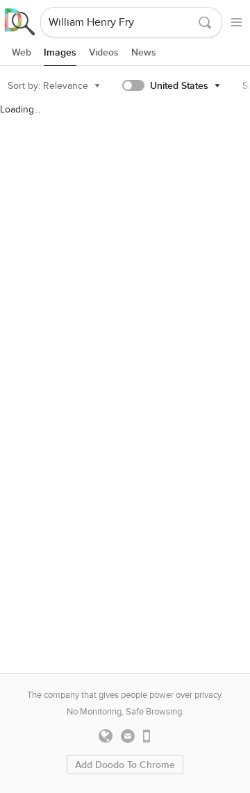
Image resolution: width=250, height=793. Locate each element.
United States (179, 86)
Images (60, 52)
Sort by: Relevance (48, 86)
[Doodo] (20, 22)
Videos (104, 52)
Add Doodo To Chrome (125, 765)
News (143, 52)
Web (21, 52)
